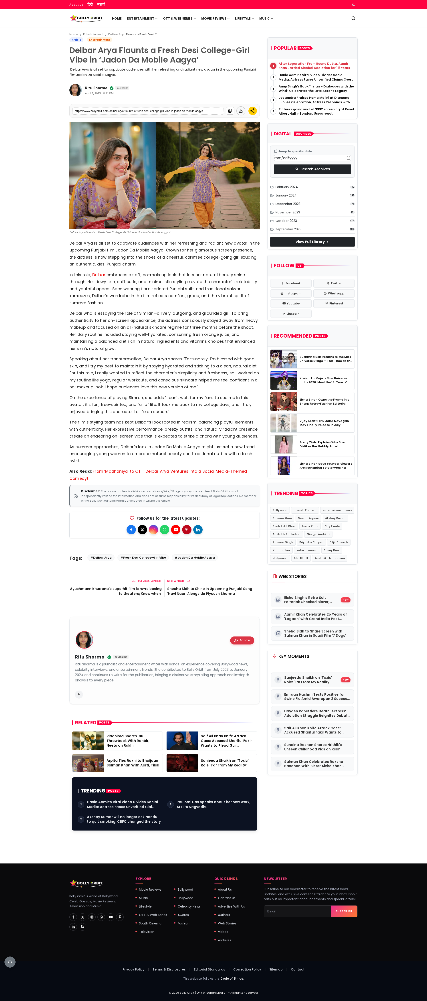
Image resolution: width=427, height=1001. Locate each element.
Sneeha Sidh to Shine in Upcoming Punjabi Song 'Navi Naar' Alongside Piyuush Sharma (209, 591)
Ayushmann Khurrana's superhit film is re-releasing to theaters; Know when (116, 591)
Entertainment (93, 34)
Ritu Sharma (96, 87)
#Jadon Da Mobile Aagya (195, 557)
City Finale (332, 526)
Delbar (99, 275)
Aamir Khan (310, 526)
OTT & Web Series (153, 915)
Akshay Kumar (335, 518)
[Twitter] (142, 529)
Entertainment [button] (140, 18)
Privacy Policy (133, 969)
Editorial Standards (209, 969)
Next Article (176, 581)
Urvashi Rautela (305, 510)
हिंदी (90, 4)
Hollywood (280, 558)
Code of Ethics (231, 979)
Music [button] (264, 18)
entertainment (307, 550)
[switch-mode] (354, 4)
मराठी (101, 4)
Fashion (183, 923)
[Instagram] (153, 529)
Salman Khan (282, 518)
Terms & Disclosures (169, 969)
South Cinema (150, 923)
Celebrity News (189, 906)
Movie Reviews (150, 889)
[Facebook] (131, 529)
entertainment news (337, 510)
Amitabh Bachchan (286, 534)
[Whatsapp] (164, 529)
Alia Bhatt (301, 558)
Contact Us (227, 898)
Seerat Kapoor (308, 518)
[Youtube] (175, 529)
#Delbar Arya (101, 557)
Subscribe (344, 911)
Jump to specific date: (293, 151)
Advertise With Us (231, 906)
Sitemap (276, 969)
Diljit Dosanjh (339, 542)
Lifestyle (145, 906)
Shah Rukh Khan (284, 526)
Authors (224, 915)
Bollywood (280, 510)
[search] (353, 18)
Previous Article (149, 581)
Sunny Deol (332, 550)
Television (146, 932)
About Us (76, 4)
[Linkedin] (198, 529)
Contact (297, 969)
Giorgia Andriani (318, 534)
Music (143, 898)
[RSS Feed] (79, 695)
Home (117, 18)
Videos (223, 932)
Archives (224, 940)
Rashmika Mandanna (329, 558)
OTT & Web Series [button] (178, 18)
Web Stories (227, 923)
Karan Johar (281, 550)
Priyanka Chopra (311, 542)
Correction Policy (247, 969)
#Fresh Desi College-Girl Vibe (143, 557)
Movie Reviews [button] (213, 18)
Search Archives (312, 169)
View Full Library (312, 241)
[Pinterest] (186, 529)
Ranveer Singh (283, 542)
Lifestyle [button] (243, 18)
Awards (183, 915)
